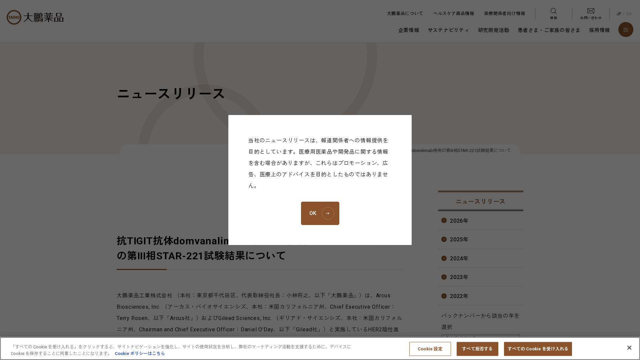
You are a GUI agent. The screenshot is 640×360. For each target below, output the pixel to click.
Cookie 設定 (430, 348)
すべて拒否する (477, 348)
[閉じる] (629, 347)
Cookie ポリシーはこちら (140, 353)
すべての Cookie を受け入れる (538, 348)
